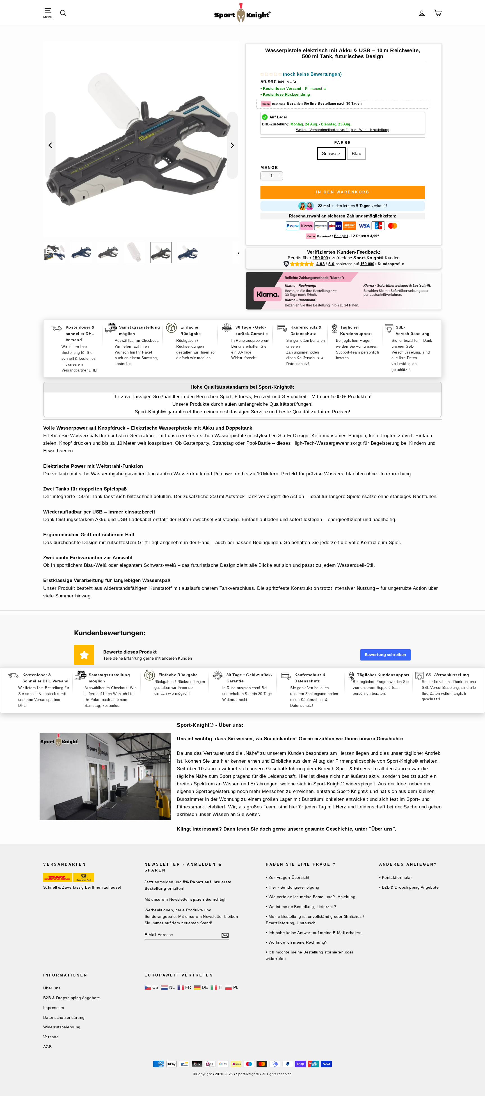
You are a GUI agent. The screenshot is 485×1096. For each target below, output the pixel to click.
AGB (47, 1046)
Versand (51, 1037)
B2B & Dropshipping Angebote (71, 998)
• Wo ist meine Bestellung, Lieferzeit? (301, 906)
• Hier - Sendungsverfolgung (292, 887)
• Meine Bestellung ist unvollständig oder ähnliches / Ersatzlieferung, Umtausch (315, 919)
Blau (357, 153)
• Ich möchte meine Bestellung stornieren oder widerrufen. (309, 955)
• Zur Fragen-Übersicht (287, 877)
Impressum (53, 1007)
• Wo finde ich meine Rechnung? (297, 942)
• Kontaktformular (395, 877)
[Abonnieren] (225, 935)
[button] (301, 75)
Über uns (51, 988)
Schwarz (331, 153)
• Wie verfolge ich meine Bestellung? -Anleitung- (311, 897)
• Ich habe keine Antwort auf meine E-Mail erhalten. (314, 932)
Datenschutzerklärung (64, 1017)
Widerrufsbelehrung (62, 1027)
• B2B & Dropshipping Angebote (409, 887)
